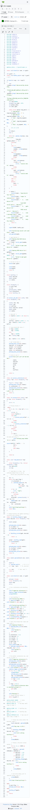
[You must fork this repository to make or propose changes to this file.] (9, 32)
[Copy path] (25, 17)
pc (18, 17)
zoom (9, 6)
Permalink (9, 28)
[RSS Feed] (2, 9)
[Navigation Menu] (27, 2)
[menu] (10, 808)
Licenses (16, 808)
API (21, 808)
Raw (4, 28)
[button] (12, 17)
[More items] (28, 12)
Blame (15, 28)
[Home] (3, 2)
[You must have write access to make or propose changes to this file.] (12, 32)
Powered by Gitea (7, 804)
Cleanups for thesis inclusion (17, 21)
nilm (4, 6)
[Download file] (25, 28)
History (20, 28)
